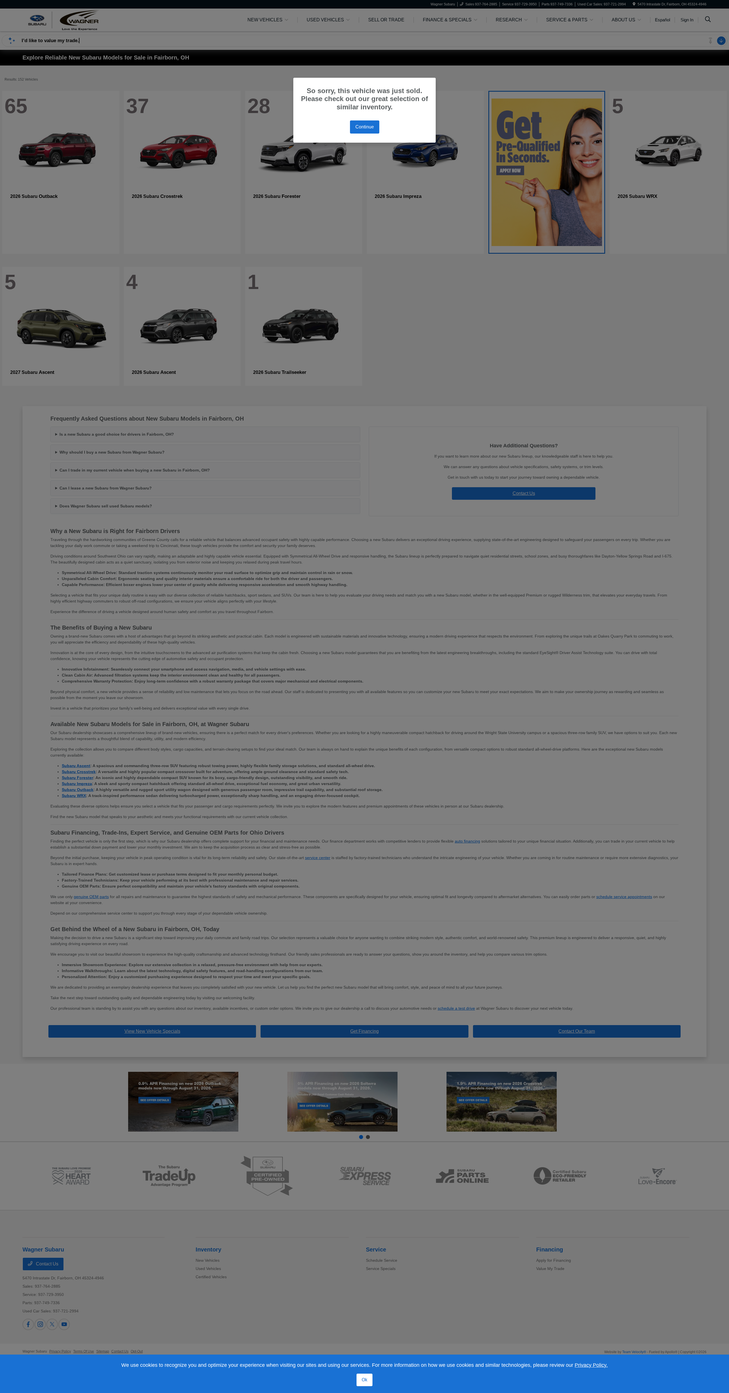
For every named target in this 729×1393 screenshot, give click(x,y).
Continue (364, 126)
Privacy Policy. (591, 1365)
